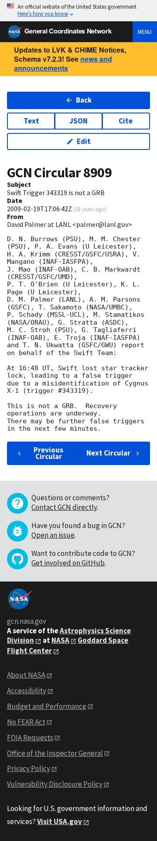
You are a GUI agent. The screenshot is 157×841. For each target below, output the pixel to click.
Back (84, 100)
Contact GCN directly (64, 507)
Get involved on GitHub (68, 563)
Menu (145, 32)
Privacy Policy (28, 768)
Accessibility (26, 690)
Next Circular (108, 453)
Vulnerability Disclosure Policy (54, 784)
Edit (84, 141)
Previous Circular (48, 453)
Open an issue (53, 535)
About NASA (26, 675)
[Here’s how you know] (78, 10)
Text (31, 121)
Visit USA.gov (59, 821)
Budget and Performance (46, 706)
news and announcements (63, 63)
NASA (60, 640)
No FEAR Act (26, 722)
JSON (78, 121)
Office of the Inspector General (55, 753)
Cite (126, 121)
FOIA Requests (30, 737)
